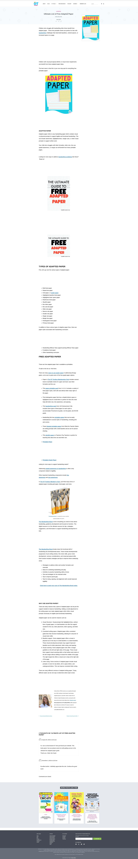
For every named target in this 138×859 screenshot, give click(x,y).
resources (78, 816)
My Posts (64, 837)
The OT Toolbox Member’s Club (50, 481)
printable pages (59, 417)
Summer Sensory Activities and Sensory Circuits (46, 817)
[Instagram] (78, 844)
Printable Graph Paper (49, 460)
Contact (38, 842)
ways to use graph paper (55, 373)
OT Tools (54, 3)
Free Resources (62, 3)
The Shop (69, 3)
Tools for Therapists (52, 835)
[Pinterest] (81, 844)
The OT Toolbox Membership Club (58, 379)
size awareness (53, 477)
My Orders (64, 836)
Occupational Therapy (93, 816)
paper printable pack (51, 388)
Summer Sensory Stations (61, 819)
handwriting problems (65, 157)
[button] (56, 21)
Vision (50, 844)
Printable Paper (47, 442)
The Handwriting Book (52, 516)
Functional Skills (74, 815)
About (44, 3)
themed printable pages (54, 426)
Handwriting (58, 11)
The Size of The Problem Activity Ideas (92, 822)
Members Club (83, 3)
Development (78, 814)
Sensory (45, 814)
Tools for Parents (52, 837)
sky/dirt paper (49, 435)
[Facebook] (76, 844)
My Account (64, 835)
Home (37, 835)
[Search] (97, 3)
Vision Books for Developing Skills (77, 819)
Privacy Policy (73, 857)
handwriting (42, 33)
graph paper (54, 293)
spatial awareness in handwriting (56, 468)
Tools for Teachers (52, 836)
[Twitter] (84, 844)
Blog (48, 3)
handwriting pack (50, 406)
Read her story (73, 700)
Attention (74, 814)
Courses (75, 3)
